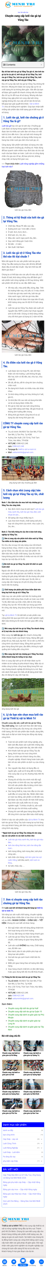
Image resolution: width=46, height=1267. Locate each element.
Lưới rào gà (6, 126)
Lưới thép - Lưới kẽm (11, 1152)
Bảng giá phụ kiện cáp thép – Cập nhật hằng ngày (21, 1183)
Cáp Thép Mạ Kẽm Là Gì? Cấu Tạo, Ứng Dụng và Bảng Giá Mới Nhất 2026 (22, 1176)
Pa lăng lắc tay (9, 1157)
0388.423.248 (18, 446)
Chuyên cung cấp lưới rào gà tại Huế (23, 1008)
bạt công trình (9, 1135)
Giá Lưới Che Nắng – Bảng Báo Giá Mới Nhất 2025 (21, 1202)
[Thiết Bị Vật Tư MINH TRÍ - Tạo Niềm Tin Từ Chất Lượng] (20, 5)
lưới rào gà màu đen (28, 512)
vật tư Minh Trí (11, 615)
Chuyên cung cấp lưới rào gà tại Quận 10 (25, 1011)
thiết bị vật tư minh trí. (27, 449)
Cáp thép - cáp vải (10, 1139)
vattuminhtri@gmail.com (23, 452)
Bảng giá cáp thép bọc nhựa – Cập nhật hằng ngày (22, 1195)
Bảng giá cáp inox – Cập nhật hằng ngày (20, 1189)
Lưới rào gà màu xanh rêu (18, 839)
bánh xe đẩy (8, 1130)
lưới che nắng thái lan (17, 845)
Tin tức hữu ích (23, 12)
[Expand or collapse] (41, 64)
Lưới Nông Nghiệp (10, 1148)
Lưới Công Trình (9, 1143)
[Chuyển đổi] (41, 1139)
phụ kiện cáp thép (10, 1161)
